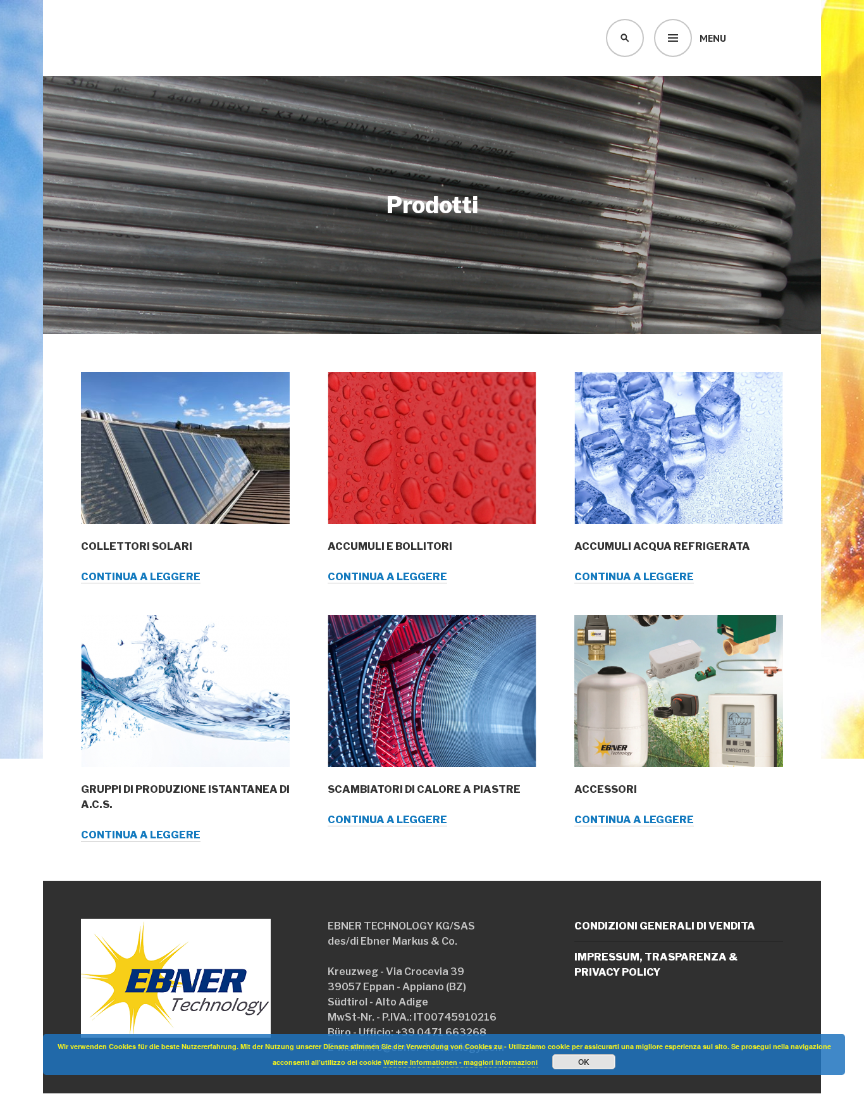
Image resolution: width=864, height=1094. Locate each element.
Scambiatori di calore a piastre (424, 789)
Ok (583, 1061)
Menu (713, 38)
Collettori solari (136, 546)
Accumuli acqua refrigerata (662, 546)
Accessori (605, 789)
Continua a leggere (141, 577)
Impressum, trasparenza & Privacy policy (655, 964)
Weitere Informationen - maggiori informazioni (460, 1062)
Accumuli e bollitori (390, 546)
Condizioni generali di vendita (664, 926)
